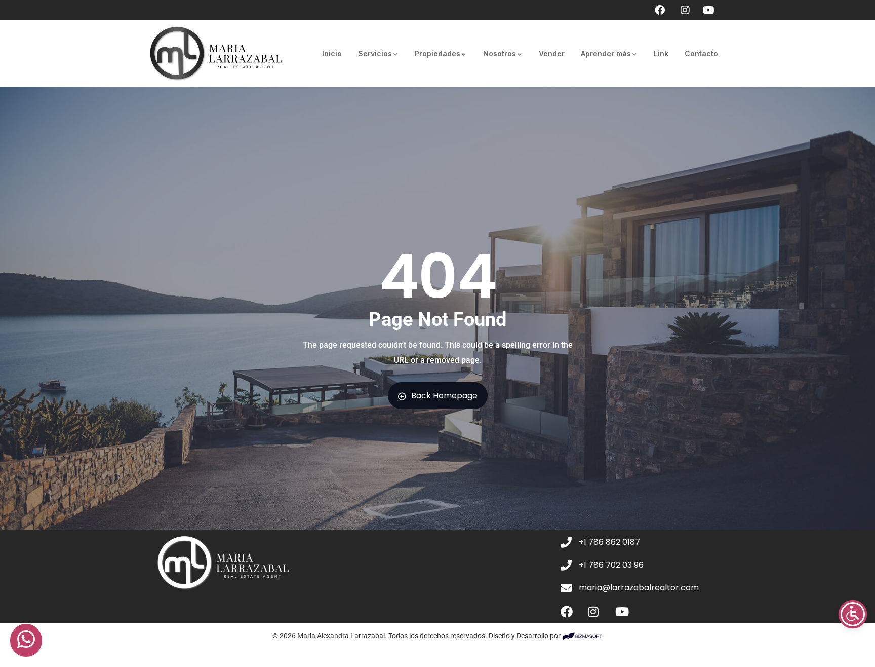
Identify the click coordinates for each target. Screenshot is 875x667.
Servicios (375, 53)
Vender (552, 53)
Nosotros (499, 53)
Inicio (332, 53)
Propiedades (437, 53)
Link (661, 53)
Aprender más (606, 53)
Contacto (701, 53)
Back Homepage (444, 395)
